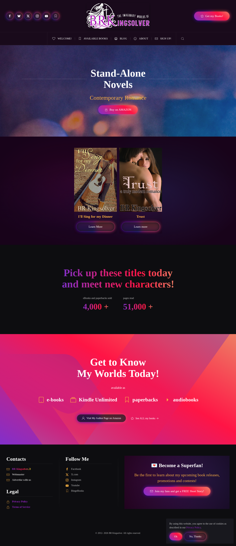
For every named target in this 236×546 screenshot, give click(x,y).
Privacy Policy (20, 501)
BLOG (123, 38)
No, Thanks (195, 536)
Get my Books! (214, 16)
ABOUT (143, 38)
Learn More (95, 226)
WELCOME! (65, 38)
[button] (182, 38)
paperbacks (145, 400)
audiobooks (185, 400)
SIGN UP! (165, 38)
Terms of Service (21, 507)
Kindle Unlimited (98, 400)
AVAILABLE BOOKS (96, 38)
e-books (55, 400)
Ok (175, 536)
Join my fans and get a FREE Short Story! (179, 491)
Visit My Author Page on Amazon (104, 418)
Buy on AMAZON (120, 109)
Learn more (140, 226)
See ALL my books (145, 418)
